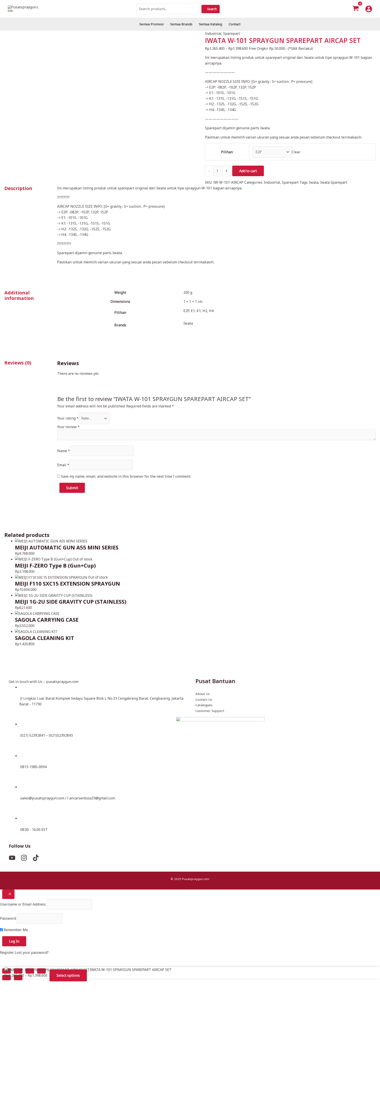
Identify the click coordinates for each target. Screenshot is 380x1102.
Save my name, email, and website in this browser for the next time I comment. (126, 476)
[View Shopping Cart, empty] (356, 9)
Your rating (68, 418)
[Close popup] (8, 894)
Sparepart (231, 33)
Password (8, 918)
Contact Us (203, 699)
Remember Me (15, 929)
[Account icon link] (368, 9)
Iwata (313, 182)
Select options (68, 975)
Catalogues (203, 705)
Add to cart (248, 170)
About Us (202, 694)
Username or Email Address (23, 904)
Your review (68, 426)
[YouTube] (12, 857)
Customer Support (209, 710)
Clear (296, 152)
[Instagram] (24, 857)
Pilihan (227, 152)
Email (63, 464)
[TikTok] (36, 857)
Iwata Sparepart (333, 182)
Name (63, 450)
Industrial (213, 33)
